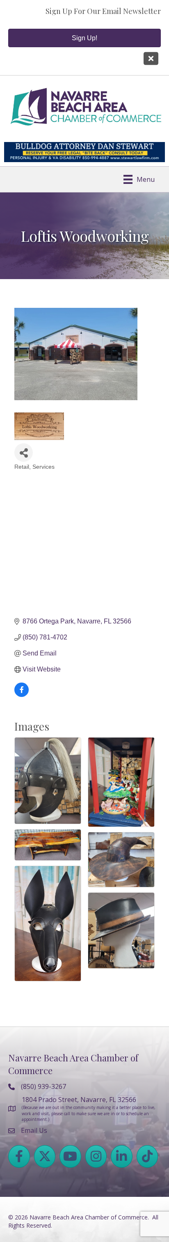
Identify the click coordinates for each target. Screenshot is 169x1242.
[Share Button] (23, 452)
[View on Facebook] (21, 694)
